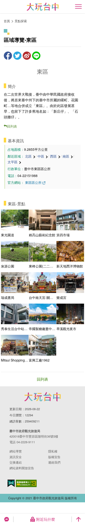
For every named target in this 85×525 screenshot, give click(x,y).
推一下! (17, 56)
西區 (53, 156)
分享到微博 (27, 56)
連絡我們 (54, 462)
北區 (28, 156)
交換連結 (15, 462)
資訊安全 (15, 457)
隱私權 (52, 451)
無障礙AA (26, 483)
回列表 (12, 126)
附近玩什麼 (45, 519)
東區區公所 (33, 182)
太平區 (12, 161)
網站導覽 (15, 451)
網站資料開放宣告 (21, 468)
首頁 (7, 21)
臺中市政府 (42, 396)
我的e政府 (11, 483)
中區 (41, 156)
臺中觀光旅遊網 (43, 7)
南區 (66, 156)
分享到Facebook (8, 56)
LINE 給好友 (36, 56)
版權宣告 (54, 457)
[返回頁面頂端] (78, 519)
